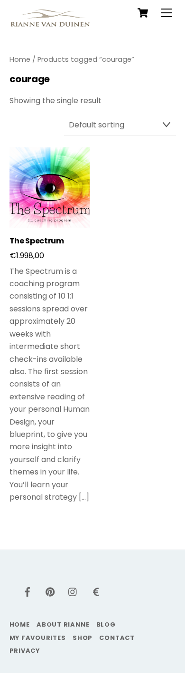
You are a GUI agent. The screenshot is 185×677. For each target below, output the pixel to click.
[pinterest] (50, 591)
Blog (106, 624)
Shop (82, 637)
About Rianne (63, 624)
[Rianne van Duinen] (50, 21)
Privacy (24, 650)
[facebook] (27, 591)
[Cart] (142, 12)
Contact (116, 637)
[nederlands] (95, 591)
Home (19, 59)
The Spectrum (36, 241)
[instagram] (73, 591)
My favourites (37, 637)
